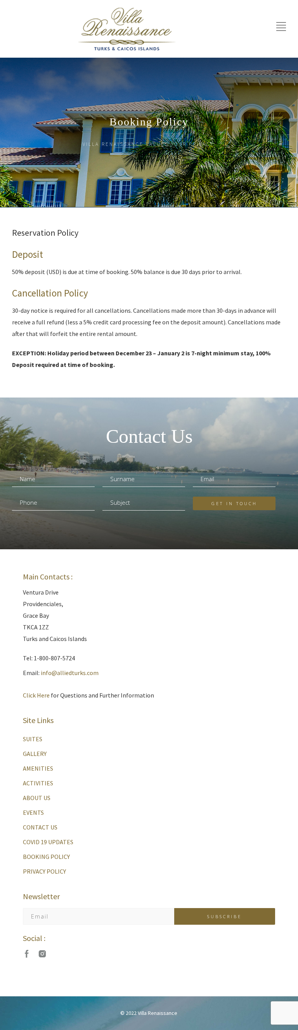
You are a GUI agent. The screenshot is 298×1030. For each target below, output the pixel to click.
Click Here (36, 695)
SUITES (32, 739)
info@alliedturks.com (70, 673)
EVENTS (33, 812)
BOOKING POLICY (46, 856)
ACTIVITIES (38, 783)
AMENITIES (38, 768)
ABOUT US (36, 798)
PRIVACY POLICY (44, 871)
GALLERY (35, 754)
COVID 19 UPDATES (48, 842)
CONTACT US (40, 827)
